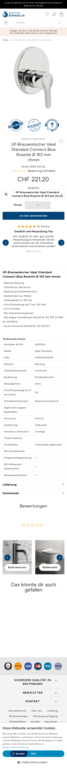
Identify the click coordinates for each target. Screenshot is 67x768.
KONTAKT (33, 701)
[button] (33, 762)
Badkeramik (50, 567)
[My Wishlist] (47, 14)
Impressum (51, 721)
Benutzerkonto (17, 710)
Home (5, 40)
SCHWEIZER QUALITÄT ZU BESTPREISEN (32, 682)
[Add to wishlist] (61, 141)
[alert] (33, 745)
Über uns (36, 710)
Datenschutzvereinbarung (16, 747)
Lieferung (10, 484)
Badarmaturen (17, 567)
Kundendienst (18, 721)
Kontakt (35, 721)
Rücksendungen (18, 716)
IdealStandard (33, 139)
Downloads (11, 493)
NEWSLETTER (33, 692)
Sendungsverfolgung (45, 716)
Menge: (18, 204)
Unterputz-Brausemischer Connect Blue (16, 629)
